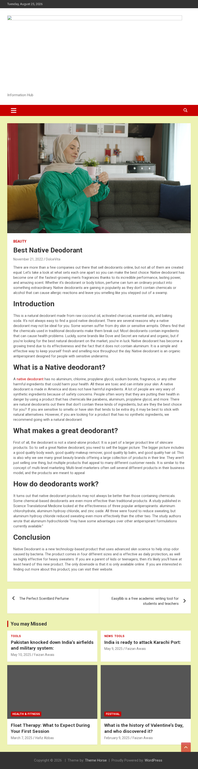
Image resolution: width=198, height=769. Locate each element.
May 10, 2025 (21, 655)
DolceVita (53, 259)
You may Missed (29, 624)
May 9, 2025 (113, 649)
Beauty (19, 241)
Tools (16, 636)
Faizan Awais (44, 655)
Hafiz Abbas (44, 738)
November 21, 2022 (28, 259)
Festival (113, 714)
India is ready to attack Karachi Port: (142, 642)
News (108, 636)
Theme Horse (96, 760)
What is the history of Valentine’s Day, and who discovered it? (144, 728)
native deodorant (30, 379)
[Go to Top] (186, 747)
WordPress (153, 760)
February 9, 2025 (117, 738)
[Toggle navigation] (13, 110)
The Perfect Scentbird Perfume (44, 598)
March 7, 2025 (21, 738)
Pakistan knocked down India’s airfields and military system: (52, 645)
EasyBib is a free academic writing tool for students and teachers (145, 601)
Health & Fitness (26, 714)
